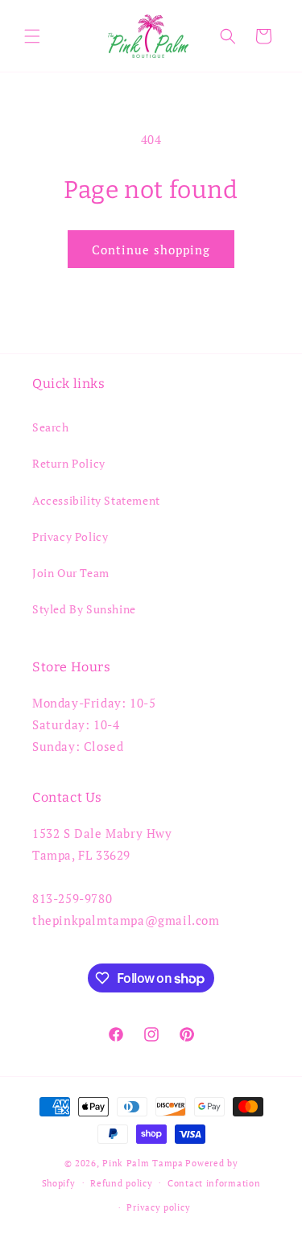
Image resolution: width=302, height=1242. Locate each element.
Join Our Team (71, 572)
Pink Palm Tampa (143, 1163)
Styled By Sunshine (84, 609)
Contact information (214, 1183)
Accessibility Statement (96, 500)
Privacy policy (158, 1207)
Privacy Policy (70, 536)
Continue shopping (151, 249)
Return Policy (68, 463)
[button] (32, 36)
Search (50, 427)
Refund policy (121, 1183)
